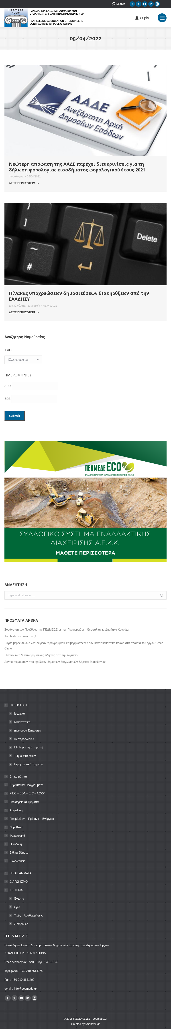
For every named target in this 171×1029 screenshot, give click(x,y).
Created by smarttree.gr (85, 1024)
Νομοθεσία (33, 305)
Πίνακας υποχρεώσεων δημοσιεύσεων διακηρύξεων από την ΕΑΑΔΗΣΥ (79, 296)
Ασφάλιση (16, 810)
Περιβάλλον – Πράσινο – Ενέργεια (32, 818)
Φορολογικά (16, 176)
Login (144, 18)
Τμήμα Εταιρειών (25, 756)
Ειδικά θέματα (17, 305)
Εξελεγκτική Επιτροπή (28, 747)
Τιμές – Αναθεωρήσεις (28, 915)
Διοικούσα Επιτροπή (27, 730)
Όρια (17, 907)
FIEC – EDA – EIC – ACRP (27, 793)
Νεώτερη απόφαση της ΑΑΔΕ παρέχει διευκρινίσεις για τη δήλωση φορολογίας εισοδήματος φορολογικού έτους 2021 (77, 167)
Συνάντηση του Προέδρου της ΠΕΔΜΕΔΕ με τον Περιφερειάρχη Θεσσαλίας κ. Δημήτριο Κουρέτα (66, 629)
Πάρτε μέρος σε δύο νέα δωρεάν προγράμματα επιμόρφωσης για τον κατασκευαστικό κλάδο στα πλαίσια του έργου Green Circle (83, 645)
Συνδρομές (21, 924)
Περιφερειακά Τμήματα (28, 764)
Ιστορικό (19, 713)
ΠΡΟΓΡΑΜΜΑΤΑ (20, 873)
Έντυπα (19, 898)
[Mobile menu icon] (162, 17)
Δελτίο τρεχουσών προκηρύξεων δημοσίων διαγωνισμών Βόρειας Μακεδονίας (55, 661)
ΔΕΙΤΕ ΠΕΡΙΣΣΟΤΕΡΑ (22, 183)
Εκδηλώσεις (17, 861)
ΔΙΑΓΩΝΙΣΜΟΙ (19, 881)
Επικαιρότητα (18, 776)
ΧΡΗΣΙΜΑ (16, 890)
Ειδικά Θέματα (19, 852)
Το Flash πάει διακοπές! (20, 636)
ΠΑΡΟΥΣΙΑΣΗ (19, 705)
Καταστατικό (22, 722)
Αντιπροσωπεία (24, 739)
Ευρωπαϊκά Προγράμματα (26, 785)
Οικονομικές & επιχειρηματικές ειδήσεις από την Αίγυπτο (40, 655)
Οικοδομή (16, 844)
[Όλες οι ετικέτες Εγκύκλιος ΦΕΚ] (23, 361)
